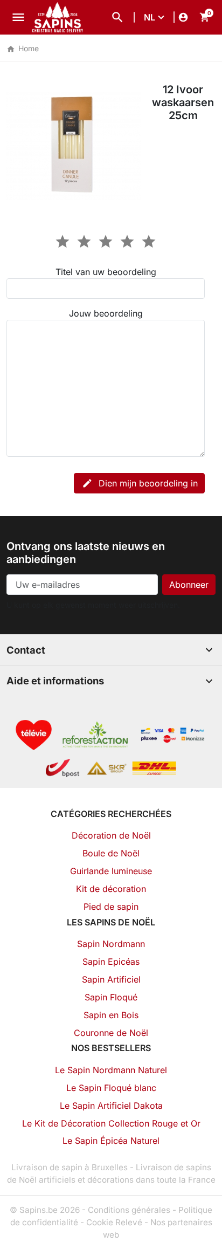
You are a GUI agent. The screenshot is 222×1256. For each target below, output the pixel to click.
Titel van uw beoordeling (106, 271)
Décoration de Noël (111, 835)
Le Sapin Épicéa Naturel (111, 1140)
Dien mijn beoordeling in (140, 483)
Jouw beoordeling (106, 313)
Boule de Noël (111, 853)
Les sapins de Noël (111, 922)
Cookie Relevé (114, 1222)
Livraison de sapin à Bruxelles (69, 1167)
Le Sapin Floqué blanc (111, 1087)
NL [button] (149, 17)
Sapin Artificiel (111, 979)
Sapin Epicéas (111, 961)
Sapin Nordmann (111, 943)
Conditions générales (129, 1210)
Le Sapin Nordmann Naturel (111, 1070)
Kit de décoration (111, 888)
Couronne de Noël (111, 1032)
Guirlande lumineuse (111, 871)
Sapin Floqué (111, 997)
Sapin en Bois (111, 1015)
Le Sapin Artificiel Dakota (111, 1105)
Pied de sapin (111, 906)
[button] (117, 17)
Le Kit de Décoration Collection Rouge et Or (111, 1123)
